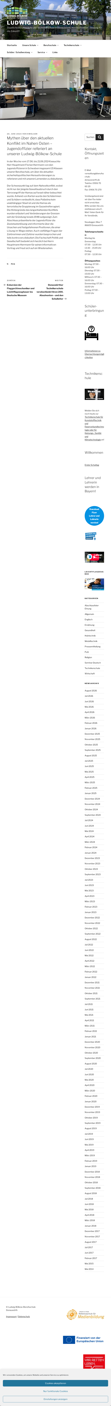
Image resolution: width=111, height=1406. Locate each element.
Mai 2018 (89, 1209)
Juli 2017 (89, 1247)
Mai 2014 (89, 1269)
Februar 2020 (91, 1096)
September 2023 (93, 874)
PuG (13, 264)
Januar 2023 (90, 912)
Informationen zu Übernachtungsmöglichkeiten (94, 354)
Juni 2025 (89, 766)
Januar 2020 (91, 1101)
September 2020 (93, 1058)
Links (55, 52)
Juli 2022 (89, 944)
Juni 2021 (89, 1009)
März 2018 (90, 1220)
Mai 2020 (89, 1080)
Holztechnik (90, 635)
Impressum (11, 1316)
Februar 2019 (91, 1161)
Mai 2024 (89, 831)
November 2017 (92, 1236)
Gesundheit (90, 630)
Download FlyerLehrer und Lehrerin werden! (94, 516)
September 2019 (92, 1123)
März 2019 (90, 1155)
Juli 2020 (89, 1069)
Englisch (88, 619)
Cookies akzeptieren (55, 1383)
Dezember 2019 (92, 1107)
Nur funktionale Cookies (55, 1391)
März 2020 (90, 1090)
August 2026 (91, 690)
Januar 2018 (90, 1226)
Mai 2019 (89, 1144)
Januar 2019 (90, 1166)
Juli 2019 (89, 1134)
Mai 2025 (89, 771)
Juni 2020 (89, 1074)
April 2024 (89, 836)
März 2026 (90, 717)
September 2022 (92, 934)
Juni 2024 (89, 826)
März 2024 (90, 842)
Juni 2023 (89, 885)
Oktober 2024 (91, 809)
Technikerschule (71, 45)
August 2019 (91, 1128)
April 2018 (89, 1215)
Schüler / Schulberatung (18, 52)
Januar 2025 (90, 793)
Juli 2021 (89, 1004)
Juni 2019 (89, 1139)
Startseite (12, 45)
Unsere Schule (29, 45)
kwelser (32, 134)
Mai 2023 (89, 890)
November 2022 (92, 923)
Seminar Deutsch (93, 662)
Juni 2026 (89, 701)
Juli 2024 (89, 820)
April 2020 (90, 1085)
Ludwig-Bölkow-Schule (47, 23)
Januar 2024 (90, 853)
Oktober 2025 (91, 744)
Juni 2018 (89, 1204)
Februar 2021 (91, 1031)
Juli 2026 (89, 696)
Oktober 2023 (91, 869)
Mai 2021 (89, 1015)
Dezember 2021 (92, 982)
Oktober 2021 (91, 993)
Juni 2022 (89, 950)
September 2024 (93, 815)
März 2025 (90, 782)
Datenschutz (24, 1316)
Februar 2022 (91, 971)
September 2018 (92, 1188)
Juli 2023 (89, 880)
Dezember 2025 (92, 734)
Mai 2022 (89, 955)
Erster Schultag (92, 465)
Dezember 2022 (92, 917)
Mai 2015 (89, 1263)
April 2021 (89, 1020)
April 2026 (89, 712)
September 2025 (93, 750)
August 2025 (91, 755)
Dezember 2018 (92, 1171)
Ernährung (89, 625)
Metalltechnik (91, 641)
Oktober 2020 (91, 1053)
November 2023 (92, 863)
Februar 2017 (91, 1258)
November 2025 (92, 739)
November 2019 (92, 1112)
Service (41, 52)
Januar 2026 (90, 728)
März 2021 (90, 1025)
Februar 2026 (91, 723)
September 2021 (92, 998)
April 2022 (89, 961)
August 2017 (91, 1242)
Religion (88, 657)
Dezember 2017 (92, 1231)
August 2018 (91, 1193)
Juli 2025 (89, 761)
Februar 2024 (91, 847)
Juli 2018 (89, 1199)
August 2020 (91, 1063)
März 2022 (90, 966)
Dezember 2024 (92, 798)
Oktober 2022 (91, 928)
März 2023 (90, 901)
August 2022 (91, 939)
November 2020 (92, 1047)
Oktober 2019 (91, 1117)
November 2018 (92, 1177)
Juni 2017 (89, 1252)
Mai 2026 (89, 707)
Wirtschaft (90, 673)
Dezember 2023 (92, 858)
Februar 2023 (91, 906)
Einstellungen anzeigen (55, 1399)
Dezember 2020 (92, 1042)
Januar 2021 (90, 1036)
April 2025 (89, 777)
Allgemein (89, 614)
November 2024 (92, 804)
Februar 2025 (91, 788)
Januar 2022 (90, 977)
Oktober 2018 (91, 1182)
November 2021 (92, 988)
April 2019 (89, 1150)
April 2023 (89, 896)
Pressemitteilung (92, 646)
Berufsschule (50, 45)
